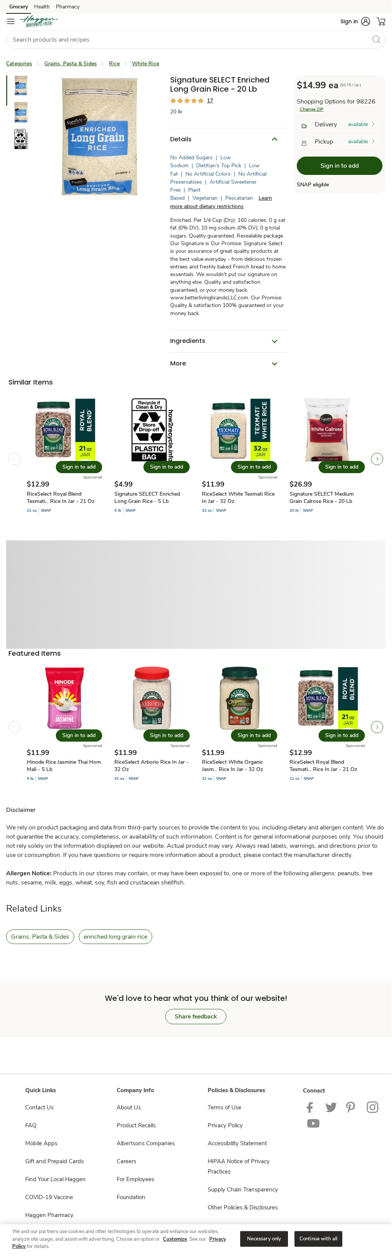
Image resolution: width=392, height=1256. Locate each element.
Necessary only (264, 1238)
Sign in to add (339, 166)
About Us (129, 1107)
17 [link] (210, 100)
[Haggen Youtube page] (313, 1123)
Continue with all (318, 1238)
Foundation (131, 1197)
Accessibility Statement (237, 1143)
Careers (126, 1161)
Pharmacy (68, 6)
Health (42, 6)
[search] (376, 39)
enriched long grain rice (115, 937)
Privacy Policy (225, 1125)
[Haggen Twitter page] (331, 1107)
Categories (19, 63)
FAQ (30, 1125)
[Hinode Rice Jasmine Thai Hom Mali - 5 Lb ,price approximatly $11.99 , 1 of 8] (64, 727)
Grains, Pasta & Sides (70, 63)
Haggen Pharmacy (49, 1215)
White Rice (145, 63)
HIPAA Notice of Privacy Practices (239, 1166)
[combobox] (195, 40)
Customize (175, 1239)
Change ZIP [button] (312, 109)
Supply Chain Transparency (243, 1189)
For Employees (135, 1179)
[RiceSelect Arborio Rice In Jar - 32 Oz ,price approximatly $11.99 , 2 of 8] (152, 727)
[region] (196, 1239)
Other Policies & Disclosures (243, 1207)
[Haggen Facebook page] (311, 1107)
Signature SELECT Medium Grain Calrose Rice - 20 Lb (322, 497)
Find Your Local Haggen (55, 1179)
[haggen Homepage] (39, 21)
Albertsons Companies (146, 1143)
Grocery (18, 6)
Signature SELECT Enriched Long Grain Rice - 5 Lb (147, 497)
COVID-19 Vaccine (49, 1197)
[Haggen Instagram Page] (373, 1107)
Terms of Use (224, 1107)
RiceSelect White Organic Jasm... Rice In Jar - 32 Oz (232, 765)
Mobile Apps (41, 1143)
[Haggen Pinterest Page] (351, 1107)
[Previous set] (14, 459)
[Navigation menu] (10, 21)
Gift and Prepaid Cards (54, 1161)
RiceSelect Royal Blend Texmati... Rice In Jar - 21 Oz (60, 497)
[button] (355, 21)
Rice (114, 63)
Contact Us (39, 1107)
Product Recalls (136, 1125)
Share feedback (196, 1016)
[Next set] (377, 459)
